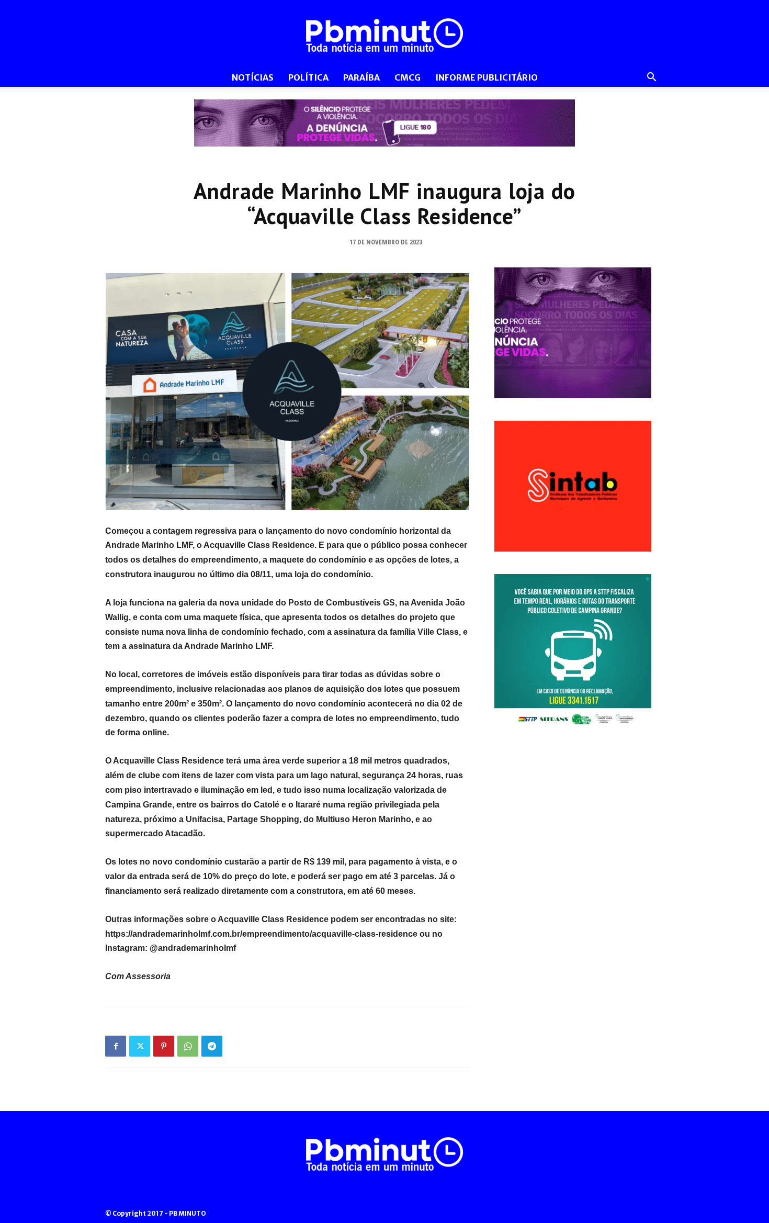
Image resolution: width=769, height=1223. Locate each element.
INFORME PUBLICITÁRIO (486, 77)
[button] (651, 78)
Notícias (253, 77)
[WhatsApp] (187, 1046)
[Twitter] (139, 1046)
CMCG (407, 77)
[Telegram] (211, 1046)
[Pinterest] (163, 1046)
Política (308, 77)
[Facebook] (115, 1046)
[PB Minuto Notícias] (384, 35)
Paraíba (361, 77)
